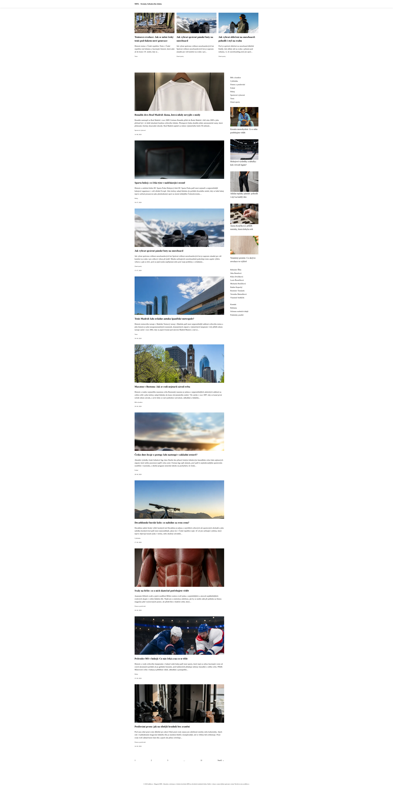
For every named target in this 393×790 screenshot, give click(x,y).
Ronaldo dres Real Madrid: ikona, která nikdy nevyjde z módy (167, 114)
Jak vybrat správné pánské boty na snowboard (159, 250)
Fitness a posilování (140, 606)
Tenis (136, 56)
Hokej (136, 198)
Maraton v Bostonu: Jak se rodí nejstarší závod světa (162, 386)
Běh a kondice (139, 402)
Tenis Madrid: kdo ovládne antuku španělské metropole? (164, 318)
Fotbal (136, 470)
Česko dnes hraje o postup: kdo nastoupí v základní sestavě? (166, 454)
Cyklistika (137, 538)
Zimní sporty (180, 56)
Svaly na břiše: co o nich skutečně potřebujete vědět (162, 590)
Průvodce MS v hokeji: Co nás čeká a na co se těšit (161, 658)
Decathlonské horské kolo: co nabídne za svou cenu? (162, 522)
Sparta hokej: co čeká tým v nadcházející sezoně (160, 182)
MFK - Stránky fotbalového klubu (148, 4)
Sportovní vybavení (140, 130)
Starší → (221, 760)
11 (201, 760)
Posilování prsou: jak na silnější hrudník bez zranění (162, 726)
